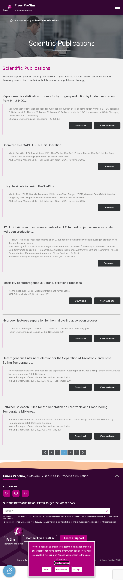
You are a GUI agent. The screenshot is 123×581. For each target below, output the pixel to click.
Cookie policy (62, 563)
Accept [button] (76, 569)
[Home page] (12, 20)
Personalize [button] (61, 569)
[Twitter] (6, 493)
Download (80, 125)
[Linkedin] (25, 493)
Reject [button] (47, 569)
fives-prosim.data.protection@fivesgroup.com (97, 522)
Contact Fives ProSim (40, 538)
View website (107, 125)
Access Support (73, 538)
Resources (23, 20)
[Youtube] (16, 493)
